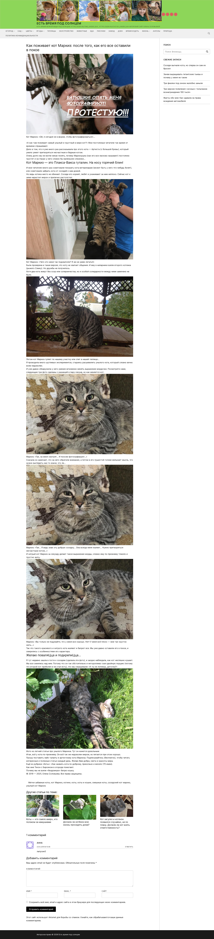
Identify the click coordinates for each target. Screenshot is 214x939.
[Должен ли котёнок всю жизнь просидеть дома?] (79, 807)
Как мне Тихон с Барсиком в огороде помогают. (50, 767)
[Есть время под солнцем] (171, 14)
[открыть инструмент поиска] (209, 33)
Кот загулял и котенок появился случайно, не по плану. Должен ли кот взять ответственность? (115, 823)
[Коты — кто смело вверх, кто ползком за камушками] (42, 806)
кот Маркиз (56, 782)
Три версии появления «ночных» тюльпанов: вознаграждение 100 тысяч (185, 90)
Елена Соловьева (51, 773)
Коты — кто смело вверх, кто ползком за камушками (42, 820)
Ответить (129, 847)
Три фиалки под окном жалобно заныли (183, 83)
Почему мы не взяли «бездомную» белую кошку (50, 770)
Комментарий (33, 869)
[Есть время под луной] (175, 14)
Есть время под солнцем (59, 23)
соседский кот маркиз (119, 782)
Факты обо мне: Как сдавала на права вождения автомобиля (182, 99)
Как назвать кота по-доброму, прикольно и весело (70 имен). (82, 764)
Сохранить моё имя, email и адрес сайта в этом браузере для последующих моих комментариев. (77, 902)
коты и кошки (84, 782)
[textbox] (79, 451)
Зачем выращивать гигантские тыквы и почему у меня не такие (183, 76)
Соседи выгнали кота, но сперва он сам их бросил (184, 67)
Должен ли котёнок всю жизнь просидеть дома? (76, 823)
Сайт (104, 891)
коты (74, 782)
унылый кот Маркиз (36, 785)
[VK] (167, 14)
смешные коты (99, 782)
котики (67, 782)
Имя (29, 891)
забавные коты (42, 782)
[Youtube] (163, 14)
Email (67, 891)
